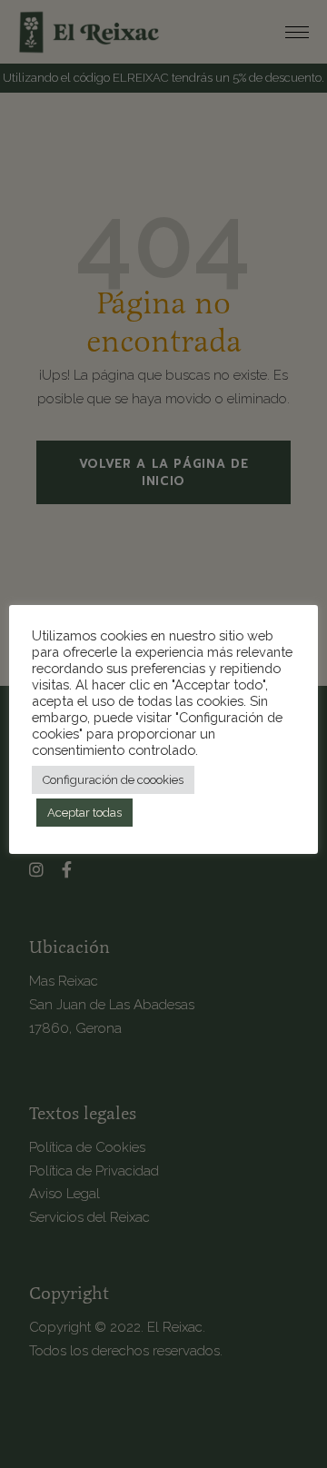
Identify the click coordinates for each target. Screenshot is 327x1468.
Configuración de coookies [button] (113, 780)
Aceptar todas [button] (84, 812)
